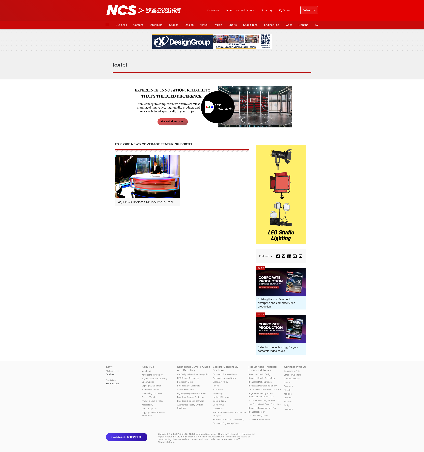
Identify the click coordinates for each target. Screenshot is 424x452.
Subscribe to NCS (292, 371)
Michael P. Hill (112, 371)
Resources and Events (240, 10)
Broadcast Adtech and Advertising (228, 419)
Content (138, 25)
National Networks (221, 397)
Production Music (185, 381)
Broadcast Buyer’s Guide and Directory (193, 368)
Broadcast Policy (220, 381)
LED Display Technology (188, 378)
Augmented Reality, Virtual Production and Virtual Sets (261, 395)
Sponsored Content (150, 389)
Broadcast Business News (225, 374)
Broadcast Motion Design (260, 381)
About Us (148, 366)
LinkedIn (288, 397)
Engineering (271, 25)
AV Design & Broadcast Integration (193, 374)
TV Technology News (258, 415)
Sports (233, 25)
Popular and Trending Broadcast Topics (262, 368)
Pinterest (288, 401)
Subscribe (309, 10)
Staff (109, 366)
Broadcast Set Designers (188, 385)
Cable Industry (219, 401)
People (216, 385)
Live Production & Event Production (264, 404)
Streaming (156, 25)
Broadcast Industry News (224, 378)
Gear (289, 25)
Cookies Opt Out (149, 408)
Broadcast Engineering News (226, 423)
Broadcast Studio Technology (261, 378)
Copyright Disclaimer (151, 385)
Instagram (288, 409)
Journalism (218, 389)
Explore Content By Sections (225, 368)
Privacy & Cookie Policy (152, 401)
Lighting (303, 25)
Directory (267, 10)
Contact (287, 382)
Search (287, 10)
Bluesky (287, 390)
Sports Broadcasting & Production (263, 400)
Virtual (204, 25)
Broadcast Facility (256, 411)
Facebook (288, 386)
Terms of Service (149, 397)
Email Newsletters (292, 374)
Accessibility (147, 404)
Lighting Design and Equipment (191, 393)
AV (316, 25)
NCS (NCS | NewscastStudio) (198, 434)
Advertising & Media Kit (152, 374)
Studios (173, 25)
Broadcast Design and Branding (262, 385)
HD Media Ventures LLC (229, 434)
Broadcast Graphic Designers (190, 397)
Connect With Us (295, 366)
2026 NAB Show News (259, 419)
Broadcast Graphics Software (190, 401)
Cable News (218, 404)
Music (218, 25)
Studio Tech (250, 25)
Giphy (286, 405)
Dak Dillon (111, 380)
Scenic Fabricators (185, 389)
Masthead (146, 371)
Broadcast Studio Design (259, 374)
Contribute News (292, 378)
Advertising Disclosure (152, 393)
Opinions (213, 10)
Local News (218, 408)
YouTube (288, 393)
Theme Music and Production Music (264, 389)
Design (189, 25)
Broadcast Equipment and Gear (262, 408)
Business (121, 25)
